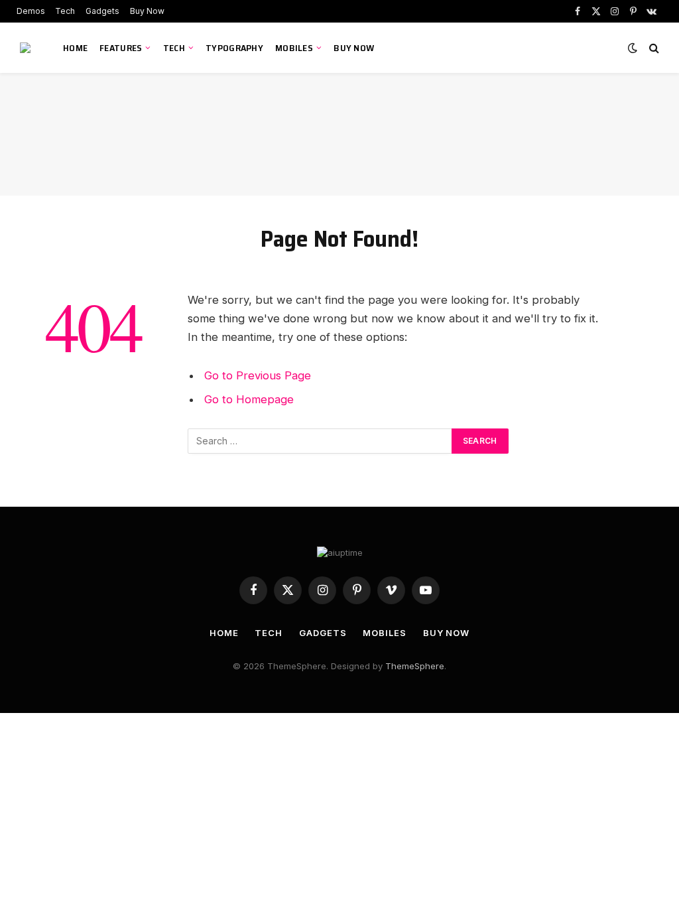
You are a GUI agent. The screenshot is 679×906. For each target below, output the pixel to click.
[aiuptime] (27, 48)
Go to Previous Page (257, 375)
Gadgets (102, 11)
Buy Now (147, 11)
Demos (31, 11)
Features (120, 47)
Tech (65, 11)
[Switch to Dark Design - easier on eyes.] (633, 47)
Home (75, 47)
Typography (234, 47)
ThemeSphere (414, 666)
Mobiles (294, 47)
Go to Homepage (249, 399)
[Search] (653, 48)
